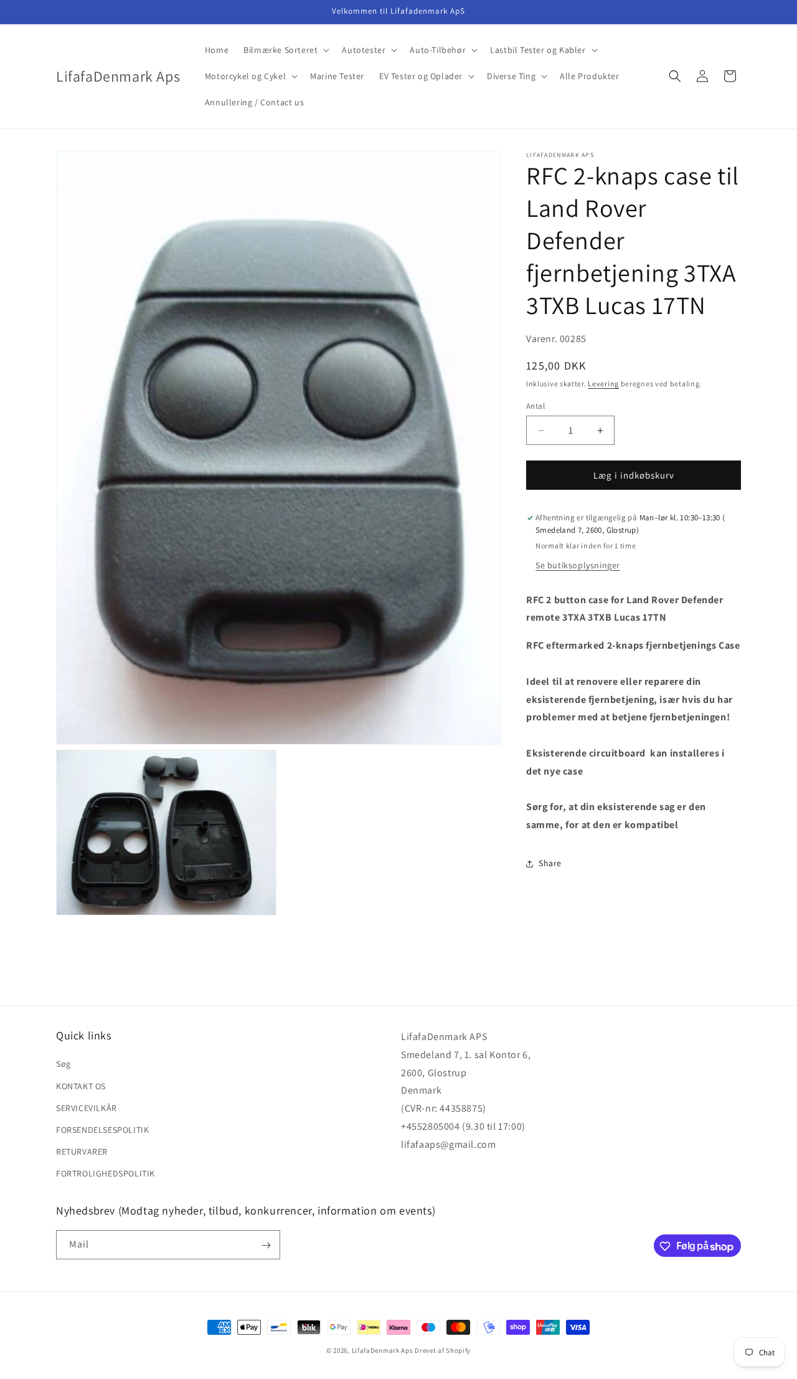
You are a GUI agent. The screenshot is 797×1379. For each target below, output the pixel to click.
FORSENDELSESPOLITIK (102, 1129)
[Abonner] (266, 1245)
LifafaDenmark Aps (382, 1350)
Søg (63, 1063)
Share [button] (550, 863)
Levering (603, 383)
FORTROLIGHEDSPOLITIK (105, 1173)
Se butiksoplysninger (577, 565)
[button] (285, 50)
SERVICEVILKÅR (86, 1108)
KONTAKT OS (81, 1085)
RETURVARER (82, 1151)
